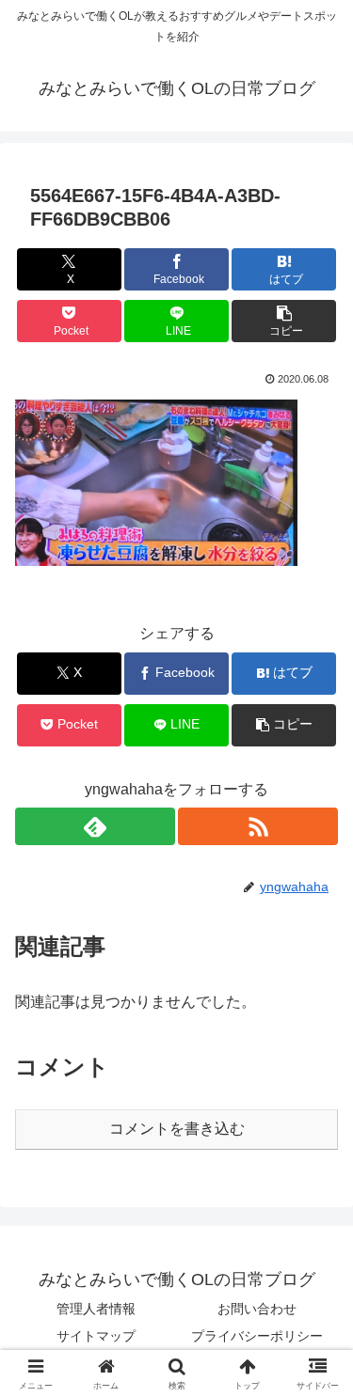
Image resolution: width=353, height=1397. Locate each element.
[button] (284, 321)
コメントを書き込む (177, 1129)
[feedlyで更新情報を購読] (95, 826)
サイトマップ (96, 1335)
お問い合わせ (257, 1308)
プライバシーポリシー (257, 1335)
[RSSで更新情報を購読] (258, 826)
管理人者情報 (96, 1308)
